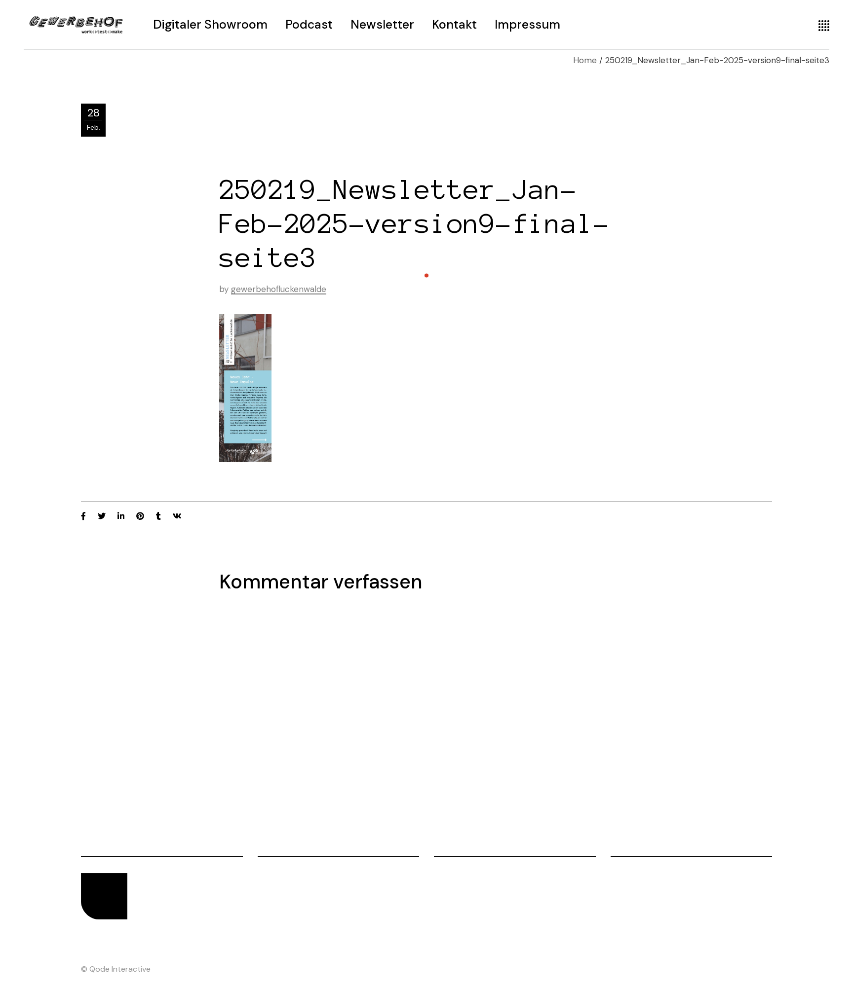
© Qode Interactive (116, 969)
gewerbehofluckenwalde (278, 289)
